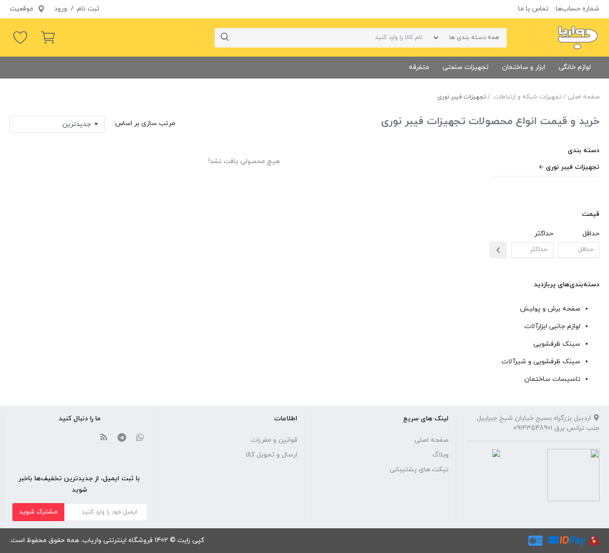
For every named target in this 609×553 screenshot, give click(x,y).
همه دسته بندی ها (474, 37)
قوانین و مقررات (274, 440)
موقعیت (22, 8)
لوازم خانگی (575, 67)
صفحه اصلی (583, 97)
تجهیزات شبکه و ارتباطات (527, 97)
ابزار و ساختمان (523, 67)
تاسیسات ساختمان (552, 379)
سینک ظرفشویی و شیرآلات (540, 361)
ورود (60, 8)
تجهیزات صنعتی (465, 67)
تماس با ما (533, 8)
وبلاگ (440, 454)
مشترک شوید (38, 511)
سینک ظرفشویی (556, 344)
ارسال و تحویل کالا (271, 454)
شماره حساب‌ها (577, 8)
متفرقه (419, 67)
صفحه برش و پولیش (550, 308)
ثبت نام (88, 8)
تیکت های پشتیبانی (419, 469)
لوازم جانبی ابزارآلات (552, 326)
